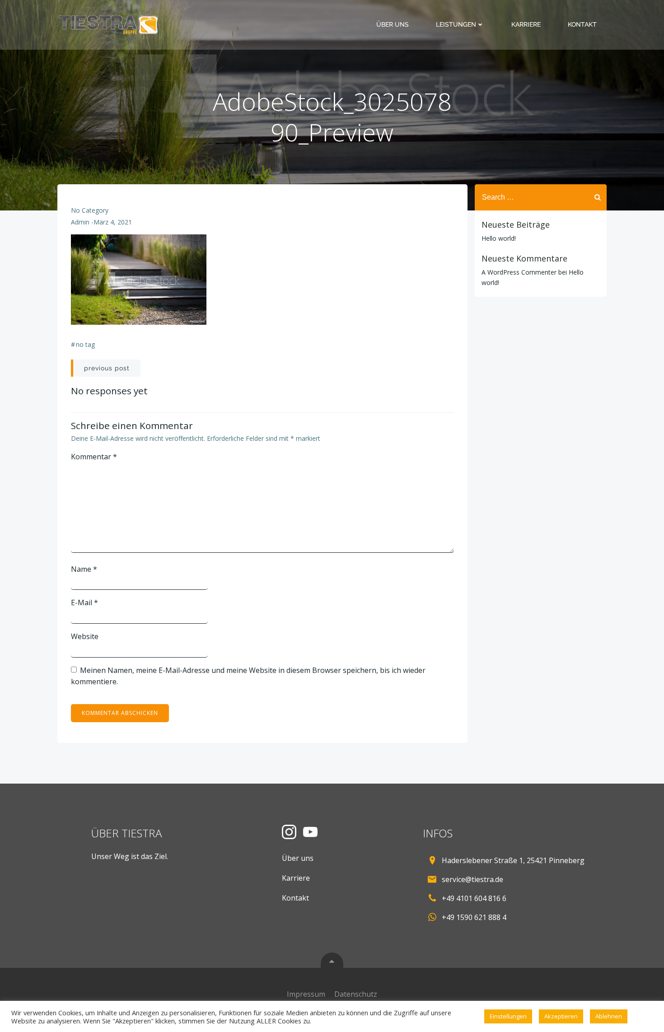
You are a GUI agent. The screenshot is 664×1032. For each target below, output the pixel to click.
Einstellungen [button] (508, 1016)
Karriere (526, 24)
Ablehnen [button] (608, 1016)
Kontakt (582, 24)
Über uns (392, 24)
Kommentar (94, 457)
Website (84, 636)
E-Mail (84, 602)
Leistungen (456, 24)
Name (84, 569)
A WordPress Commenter (519, 272)
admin (80, 222)
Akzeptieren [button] (561, 1016)
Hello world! (499, 238)
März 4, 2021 (113, 222)
